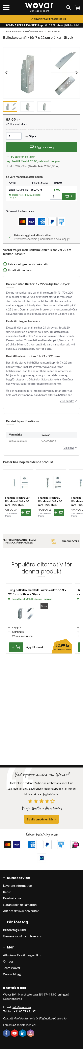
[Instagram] (31, 1033)
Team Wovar (11, 968)
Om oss (8, 961)
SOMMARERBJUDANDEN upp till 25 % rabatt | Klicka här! (42, 25)
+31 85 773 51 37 (24, 1011)
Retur (7, 892)
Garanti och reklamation (20, 904)
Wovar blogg (12, 974)
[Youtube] (15, 1033)
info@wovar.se (21, 1007)
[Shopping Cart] (77, 7)
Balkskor (54, 31)
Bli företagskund (14, 930)
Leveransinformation (17, 885)
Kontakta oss (12, 898)
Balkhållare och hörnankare (24, 31)
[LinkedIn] (23, 1033)
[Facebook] (7, 1033)
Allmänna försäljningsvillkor (22, 955)
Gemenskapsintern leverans (22, 936)
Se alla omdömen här (40, 819)
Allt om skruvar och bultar (21, 911)
